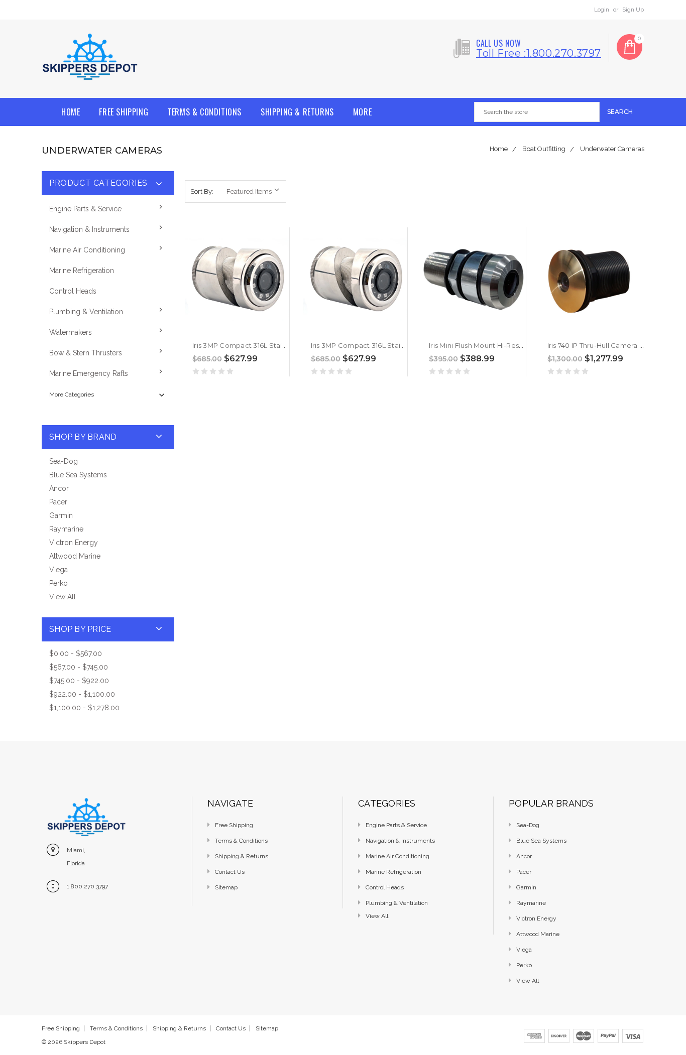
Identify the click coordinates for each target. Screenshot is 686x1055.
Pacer (58, 502)
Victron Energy (73, 543)
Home (70, 112)
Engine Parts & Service (85, 209)
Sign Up (633, 9)
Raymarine (66, 529)
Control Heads (72, 291)
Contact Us (230, 871)
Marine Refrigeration (81, 271)
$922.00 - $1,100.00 (82, 694)
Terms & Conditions (204, 112)
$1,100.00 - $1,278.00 (84, 708)
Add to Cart (212, 329)
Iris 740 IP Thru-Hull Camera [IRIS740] (607, 345)
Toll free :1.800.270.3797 (538, 53)
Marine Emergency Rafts (88, 373)
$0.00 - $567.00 (75, 653)
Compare (231, 329)
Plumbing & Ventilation (86, 312)
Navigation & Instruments (89, 229)
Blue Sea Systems (78, 475)
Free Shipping (123, 112)
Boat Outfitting (543, 149)
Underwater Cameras (612, 149)
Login (601, 9)
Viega (58, 570)
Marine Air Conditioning (87, 250)
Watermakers (70, 332)
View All (62, 597)
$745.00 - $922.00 (79, 681)
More (362, 112)
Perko (58, 583)
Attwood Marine (74, 556)
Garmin (61, 515)
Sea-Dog (63, 461)
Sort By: (201, 191)
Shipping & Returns (297, 112)
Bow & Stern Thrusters (85, 353)
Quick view (193, 329)
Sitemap (226, 887)
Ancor (59, 488)
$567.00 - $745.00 (78, 667)
